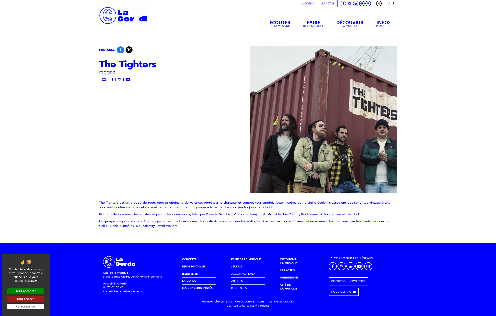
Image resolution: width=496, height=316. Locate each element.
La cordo (307, 3)
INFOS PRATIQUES (194, 267)
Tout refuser (26, 299)
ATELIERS (237, 281)
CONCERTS (189, 259)
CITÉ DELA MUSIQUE (288, 287)
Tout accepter (26, 291)
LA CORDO (189, 281)
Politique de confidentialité (246, 301)
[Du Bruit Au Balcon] (264, 306)
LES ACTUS (287, 270)
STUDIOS (237, 267)
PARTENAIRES (289, 278)
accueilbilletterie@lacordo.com (123, 291)
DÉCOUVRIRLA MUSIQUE (288, 261)
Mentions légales (213, 301)
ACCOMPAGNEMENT (244, 274)
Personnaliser (26, 306)
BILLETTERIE (190, 274)
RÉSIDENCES (239, 288)
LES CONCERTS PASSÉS (197, 288)
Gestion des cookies (281, 301)
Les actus (327, 3)
